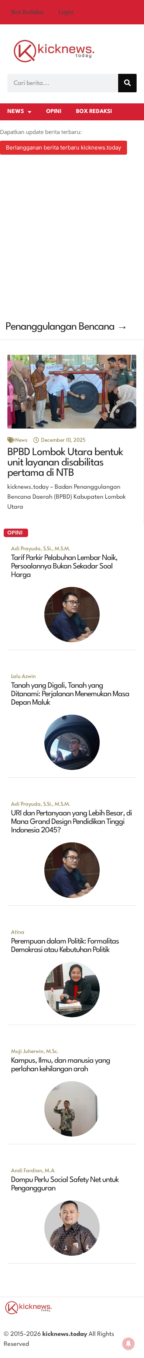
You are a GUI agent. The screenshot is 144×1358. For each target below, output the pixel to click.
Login (65, 12)
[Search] (127, 83)
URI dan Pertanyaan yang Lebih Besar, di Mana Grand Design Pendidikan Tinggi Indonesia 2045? (71, 822)
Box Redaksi (27, 12)
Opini (53, 111)
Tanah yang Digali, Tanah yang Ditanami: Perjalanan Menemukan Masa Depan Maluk (70, 694)
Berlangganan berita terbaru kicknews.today (63, 147)
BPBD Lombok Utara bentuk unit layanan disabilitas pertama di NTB (65, 462)
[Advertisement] (72, 239)
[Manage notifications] (128, 1344)
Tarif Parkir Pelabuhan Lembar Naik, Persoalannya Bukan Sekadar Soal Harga (64, 566)
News (15, 111)
